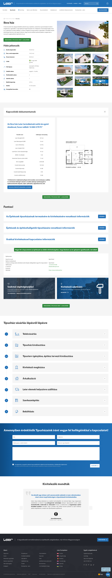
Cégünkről (70, 3)
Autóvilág (86, 556)
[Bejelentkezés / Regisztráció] (107, 3)
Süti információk (42, 574)
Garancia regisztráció (8, 561)
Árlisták (23, 563)
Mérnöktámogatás (8, 563)
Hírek (79, 3)
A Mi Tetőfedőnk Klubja (44, 566)
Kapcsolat (41, 556)
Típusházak (12, 10)
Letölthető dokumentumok (66, 10)
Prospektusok (24, 553)
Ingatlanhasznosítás (88, 553)
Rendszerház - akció (80, 10)
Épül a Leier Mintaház (32, 10)
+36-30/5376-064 (53, 264)
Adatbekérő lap (24, 561)
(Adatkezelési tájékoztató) (60, 464)
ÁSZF (29, 574)
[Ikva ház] (65, 58)
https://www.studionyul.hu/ (55, 270)
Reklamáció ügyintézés (9, 558)
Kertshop (21, 10)
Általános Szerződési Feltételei (50, 466)
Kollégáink (6, 566)
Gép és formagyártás (88, 558)
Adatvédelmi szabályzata (38, 466)
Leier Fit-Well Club (88, 561)
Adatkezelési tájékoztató (21, 574)
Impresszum (34, 574)
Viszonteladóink (44, 10)
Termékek (5, 10)
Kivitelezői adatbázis (25, 556)
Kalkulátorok (53, 10)
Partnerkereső (42, 563)
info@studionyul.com (54, 266)
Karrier (76, 3)
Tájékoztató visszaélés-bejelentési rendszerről (56, 574)
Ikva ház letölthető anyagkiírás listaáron (20, 187)
